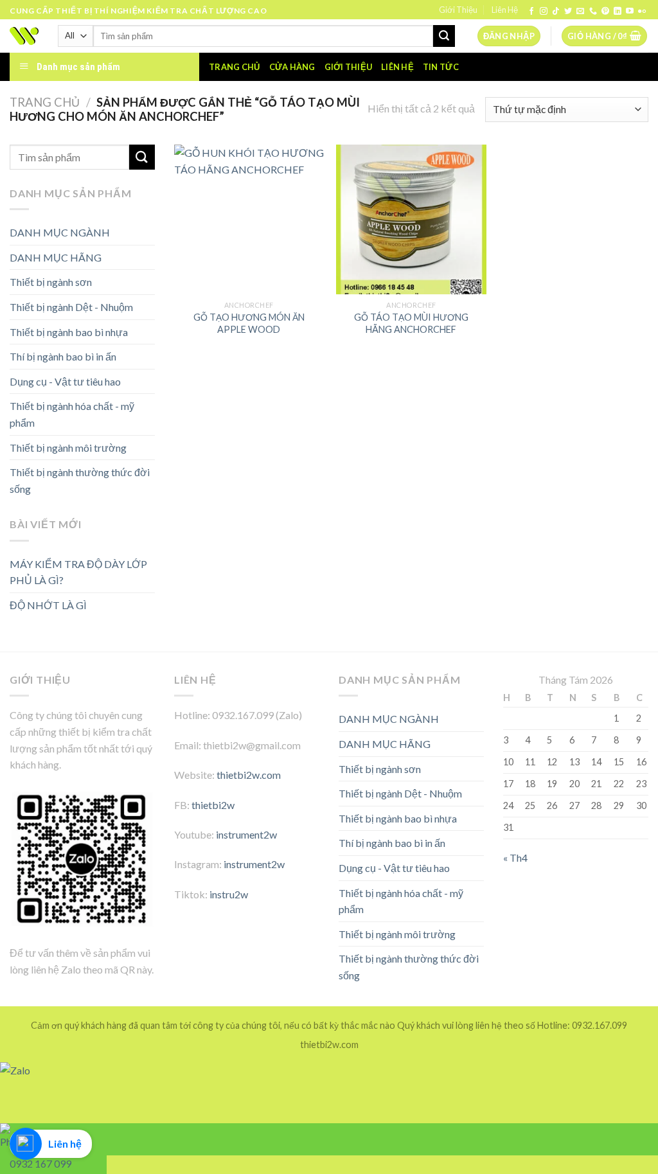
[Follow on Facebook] (531, 11)
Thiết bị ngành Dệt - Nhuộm (71, 307)
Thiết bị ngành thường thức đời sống (80, 480)
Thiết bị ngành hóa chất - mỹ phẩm (72, 414)
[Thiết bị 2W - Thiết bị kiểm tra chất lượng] (24, 36)
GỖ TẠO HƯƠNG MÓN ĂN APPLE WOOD (249, 323)
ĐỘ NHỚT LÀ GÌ (48, 605)
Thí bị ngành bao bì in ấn (63, 356)
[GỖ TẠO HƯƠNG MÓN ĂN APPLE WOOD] (249, 219)
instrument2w (246, 834)
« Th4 (515, 857)
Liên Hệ (505, 9)
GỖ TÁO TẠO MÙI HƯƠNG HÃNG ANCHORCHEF (411, 323)
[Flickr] (642, 11)
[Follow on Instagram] (543, 11)
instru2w (228, 894)
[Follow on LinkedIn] (617, 11)
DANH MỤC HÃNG (56, 257)
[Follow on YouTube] (630, 11)
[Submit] (444, 36)
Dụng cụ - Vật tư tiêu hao (65, 381)
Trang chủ (234, 67)
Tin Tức (441, 67)
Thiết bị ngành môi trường (68, 447)
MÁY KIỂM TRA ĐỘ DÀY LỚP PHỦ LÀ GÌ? (78, 572)
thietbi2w (213, 805)
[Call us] (593, 11)
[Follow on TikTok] (556, 11)
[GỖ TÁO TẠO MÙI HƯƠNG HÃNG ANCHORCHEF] (411, 219)
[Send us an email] (580, 11)
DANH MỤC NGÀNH (60, 232)
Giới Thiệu (458, 9)
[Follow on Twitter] (568, 11)
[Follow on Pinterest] (605, 11)
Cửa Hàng (292, 67)
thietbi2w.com (249, 775)
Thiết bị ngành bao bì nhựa (69, 332)
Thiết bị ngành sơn (51, 282)
